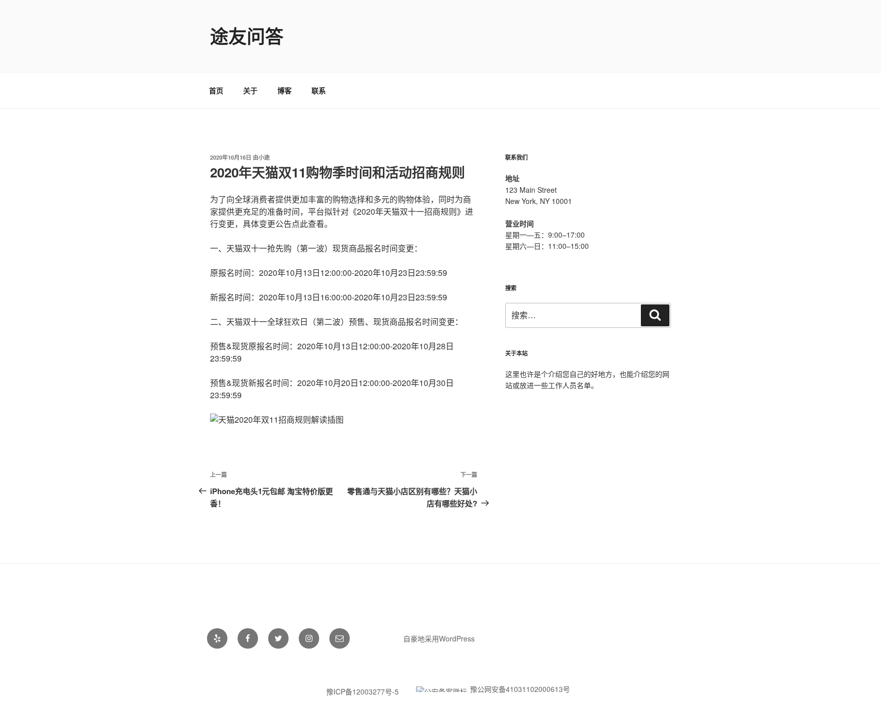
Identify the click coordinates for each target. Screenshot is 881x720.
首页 (216, 90)
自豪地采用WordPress (439, 638)
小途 (264, 157)
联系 (319, 90)
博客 (284, 90)
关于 (250, 90)
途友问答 (246, 35)
